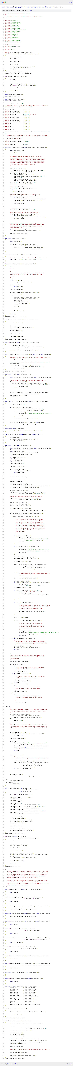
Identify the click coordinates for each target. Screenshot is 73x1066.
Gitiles (8, 1063)
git (16, 7)
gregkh (20, 7)
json (70, 1063)
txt (67, 1063)
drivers (47, 7)
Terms (16, 1063)
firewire (52, 7)
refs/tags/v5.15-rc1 (36, 7)
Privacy (12, 1063)
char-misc (26, 7)
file (31, 10)
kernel (12, 7)
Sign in (70, 2)
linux (3, 7)
